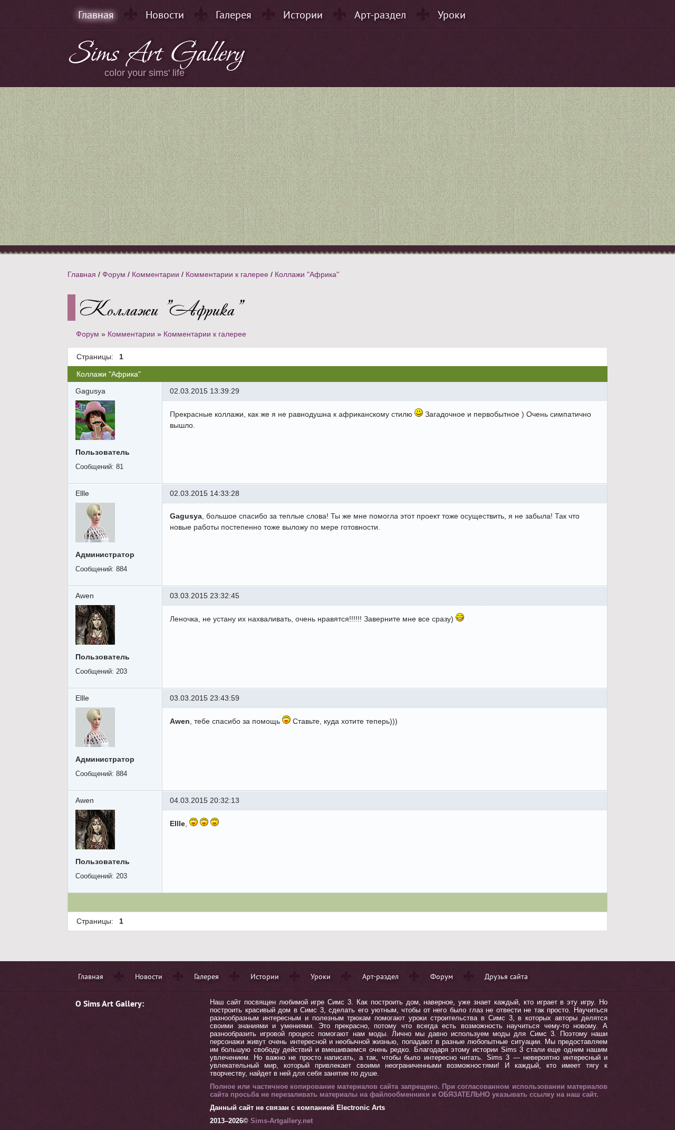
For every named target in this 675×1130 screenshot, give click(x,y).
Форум (114, 274)
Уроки (452, 15)
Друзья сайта (506, 976)
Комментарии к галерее (227, 274)
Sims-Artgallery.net (281, 1121)
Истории (303, 15)
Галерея (234, 15)
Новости (165, 15)
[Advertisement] (337, 166)
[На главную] (158, 68)
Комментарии (155, 274)
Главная (96, 15)
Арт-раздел (380, 15)
